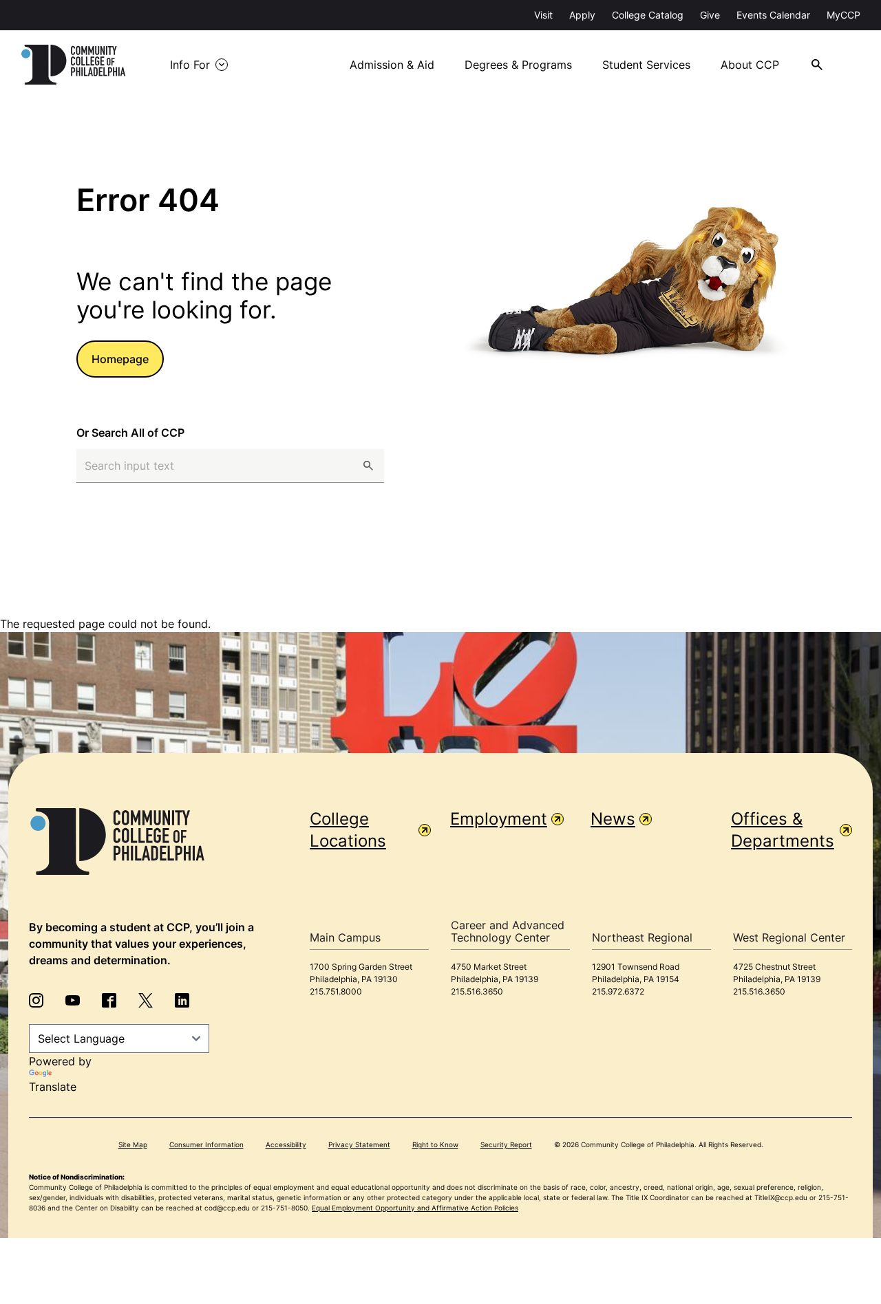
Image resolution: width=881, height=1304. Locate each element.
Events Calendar (773, 15)
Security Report (506, 1144)
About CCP (750, 65)
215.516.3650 (477, 991)
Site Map (132, 1144)
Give (710, 15)
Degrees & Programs (518, 65)
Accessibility (286, 1144)
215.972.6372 (618, 991)
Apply (582, 15)
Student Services (646, 65)
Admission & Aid (392, 65)
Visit (543, 15)
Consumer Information (206, 1144)
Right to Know (435, 1144)
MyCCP (843, 15)
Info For (190, 65)
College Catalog (647, 15)
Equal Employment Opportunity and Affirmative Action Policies (415, 1208)
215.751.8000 (336, 991)
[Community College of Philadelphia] (73, 65)
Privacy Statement (359, 1144)
